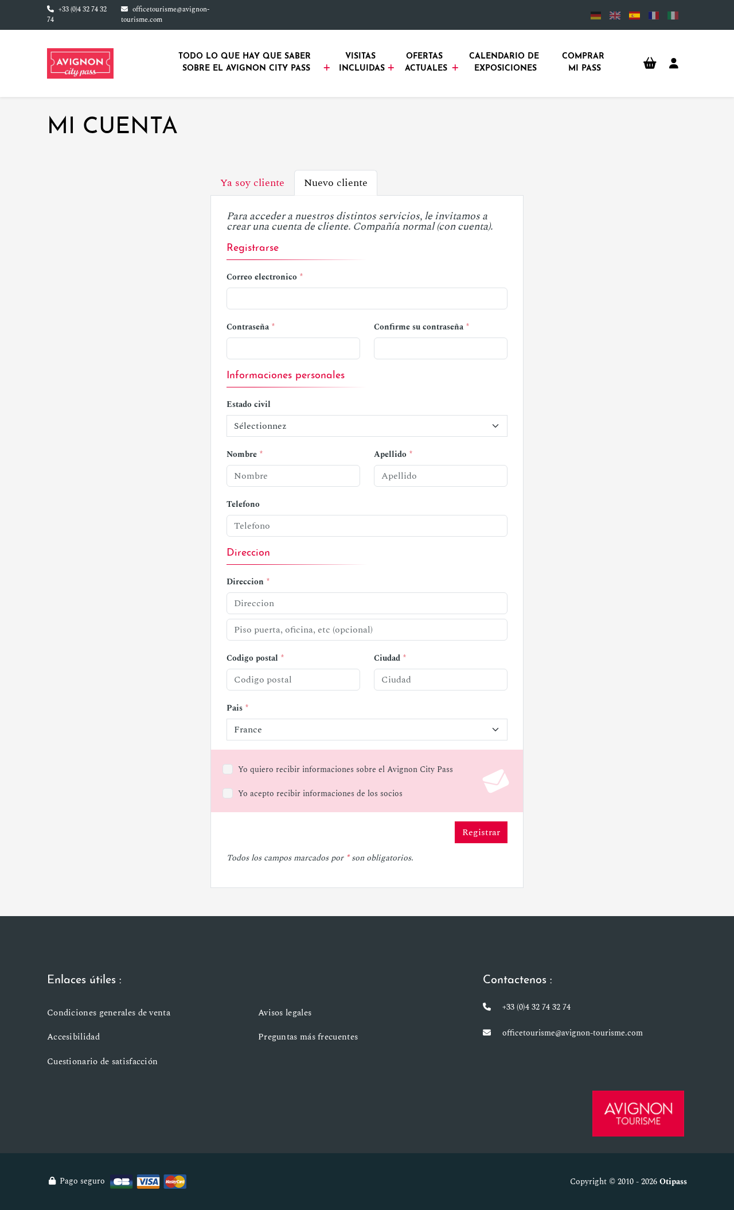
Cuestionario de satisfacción (102, 1061)
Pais (235, 708)
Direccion (245, 582)
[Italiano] (672, 15)
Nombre (242, 454)
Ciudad (387, 658)
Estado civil (249, 404)
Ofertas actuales (426, 62)
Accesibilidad (73, 1037)
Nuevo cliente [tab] (336, 183)
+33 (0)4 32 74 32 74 (77, 14)
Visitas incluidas (362, 62)
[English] (615, 15)
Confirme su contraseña (418, 327)
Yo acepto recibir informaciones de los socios (320, 794)
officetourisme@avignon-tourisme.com (165, 14)
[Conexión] (673, 64)
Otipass (673, 1182)
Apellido (390, 454)
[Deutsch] (596, 15)
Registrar (481, 832)
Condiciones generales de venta (108, 1012)
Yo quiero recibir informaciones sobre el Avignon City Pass (345, 769)
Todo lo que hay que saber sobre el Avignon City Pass (246, 62)
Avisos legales (284, 1012)
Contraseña (248, 327)
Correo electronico (262, 277)
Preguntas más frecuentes (308, 1037)
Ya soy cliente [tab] (252, 183)
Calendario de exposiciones (505, 62)
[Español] (634, 15)
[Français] (654, 15)
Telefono (243, 504)
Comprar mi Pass (584, 62)
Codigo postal (252, 658)
